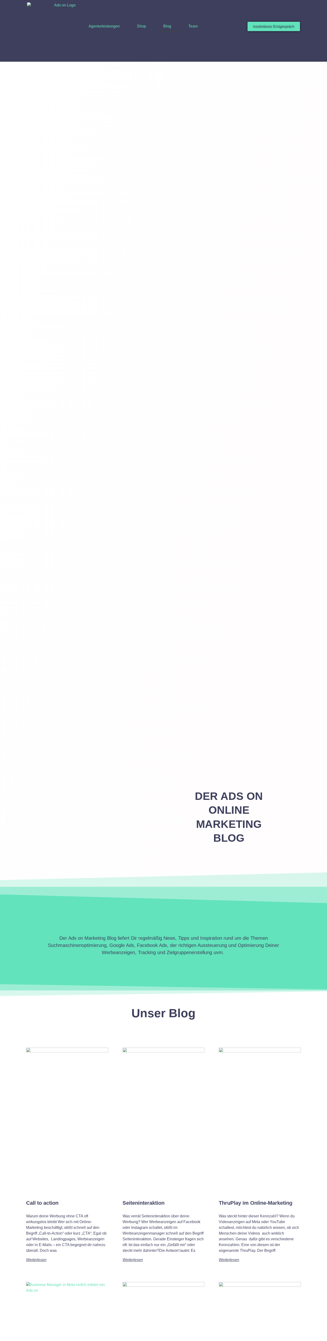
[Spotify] (295, 55)
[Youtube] (277, 55)
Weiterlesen (36, 1260)
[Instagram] (268, 55)
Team (193, 26)
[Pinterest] (286, 55)
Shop (141, 26)
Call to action (42, 1203)
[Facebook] (259, 55)
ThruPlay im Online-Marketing (255, 1203)
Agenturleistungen (104, 26)
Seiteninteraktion (143, 1203)
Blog (167, 26)
